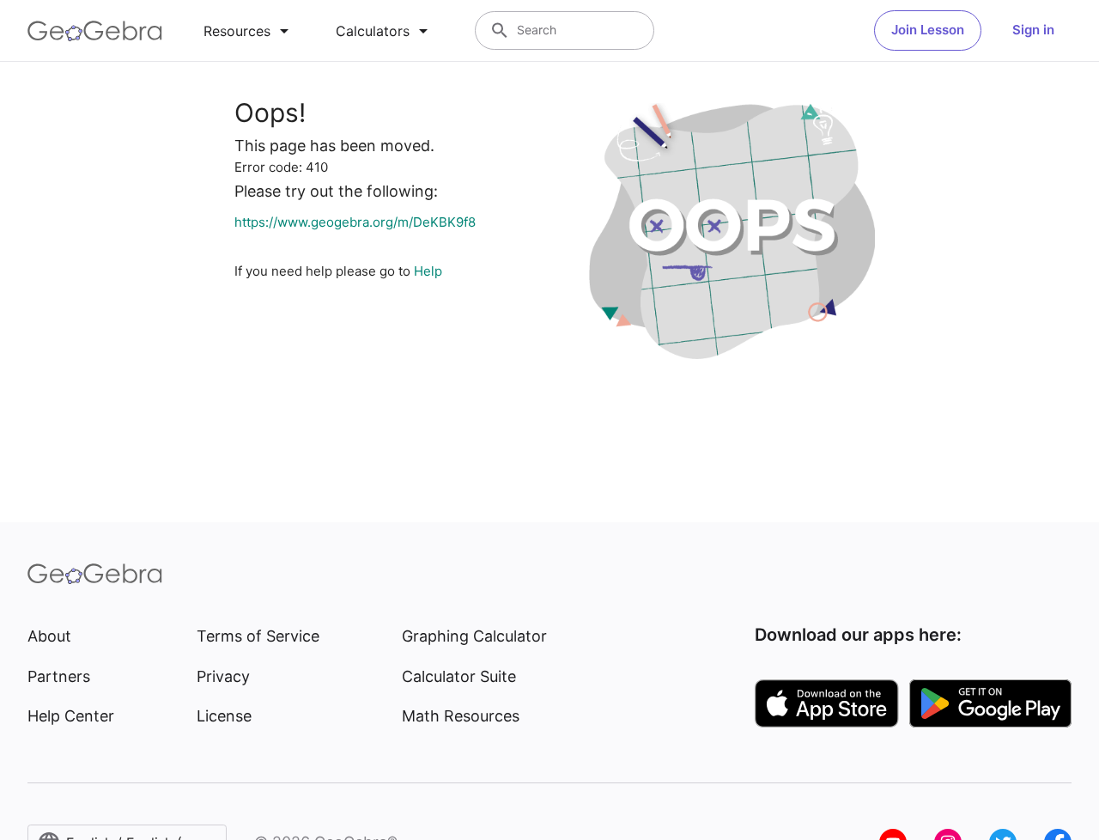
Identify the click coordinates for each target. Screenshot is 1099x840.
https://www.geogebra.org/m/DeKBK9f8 (355, 222)
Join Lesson (927, 29)
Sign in (1033, 29)
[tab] (248, 31)
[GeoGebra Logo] (94, 31)
